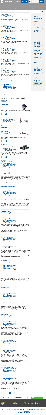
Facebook (38, 403)
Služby (4, 15)
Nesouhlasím (20, 412)
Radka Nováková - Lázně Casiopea (37, 51)
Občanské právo (5, 36)
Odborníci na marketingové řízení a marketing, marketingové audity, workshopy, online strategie (38, 68)
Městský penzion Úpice (37, 81)
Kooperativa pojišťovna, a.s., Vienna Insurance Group (37, 36)
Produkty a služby (6, 163)
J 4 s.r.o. (36, 21)
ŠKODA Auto (4, 144)
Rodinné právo (4, 58)
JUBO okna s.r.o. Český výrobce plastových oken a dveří (37, 75)
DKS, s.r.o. (36, 86)
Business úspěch (6, 84)
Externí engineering (12, 146)
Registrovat (24, 1)
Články (24, 8)
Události (36, 8)
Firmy (9, 8)
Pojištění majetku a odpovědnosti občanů (6, 161)
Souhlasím (27, 412)
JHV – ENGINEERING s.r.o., (10, 148)
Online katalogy (15, 404)
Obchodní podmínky (4, 405)
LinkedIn (37, 405)
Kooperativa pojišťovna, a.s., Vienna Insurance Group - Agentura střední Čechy (37, 42)
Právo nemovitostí (5, 47)
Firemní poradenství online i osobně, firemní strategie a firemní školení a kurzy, (10, 88)
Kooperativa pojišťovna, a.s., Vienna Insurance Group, (10, 165)
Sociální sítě (15, 407)
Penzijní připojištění (6, 339)
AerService (4, 118)
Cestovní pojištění (5, 211)
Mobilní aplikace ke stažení (28, 403)
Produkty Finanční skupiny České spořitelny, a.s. (10, 263)
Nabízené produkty (13, 105)
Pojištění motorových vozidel (8, 186)
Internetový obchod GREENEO (37, 26)
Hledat (41, 1)
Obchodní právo (5, 14)
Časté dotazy (30, 8)
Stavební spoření (5, 260)
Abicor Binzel (4, 131)
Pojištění (12, 163)
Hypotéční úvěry (5, 287)
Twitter (38, 404)
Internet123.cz (15, 403)
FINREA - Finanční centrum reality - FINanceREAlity (37, 47)
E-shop (4, 100)
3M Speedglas (4, 104)
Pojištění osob (4, 314)
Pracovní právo (5, 69)
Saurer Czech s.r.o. (38, 83)
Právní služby (8, 15)
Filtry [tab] (42, 11)
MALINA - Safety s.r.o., (9, 107)
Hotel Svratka (37, 64)
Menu (19, 8)
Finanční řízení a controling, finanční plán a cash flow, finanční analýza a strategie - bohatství (8, 81)
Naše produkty (6, 105)
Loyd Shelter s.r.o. (38, 28)
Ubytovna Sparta (37, 85)
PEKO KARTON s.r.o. (37, 24)
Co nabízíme (5, 146)
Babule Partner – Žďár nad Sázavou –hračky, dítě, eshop (38, 54)
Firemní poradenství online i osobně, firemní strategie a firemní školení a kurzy (37, 60)
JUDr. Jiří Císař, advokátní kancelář (37, 31)
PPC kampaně (15, 405)
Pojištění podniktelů (6, 236)
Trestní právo (4, 25)
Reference (3, 404)
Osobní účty (4, 366)
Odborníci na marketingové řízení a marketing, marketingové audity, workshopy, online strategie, (10, 92)
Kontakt (2, 403)
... (19, 393)
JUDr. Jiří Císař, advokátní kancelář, (10, 17)
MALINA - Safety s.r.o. (38, 19)
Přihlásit (18, 1)
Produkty (14, 8)
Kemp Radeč (36, 78)
